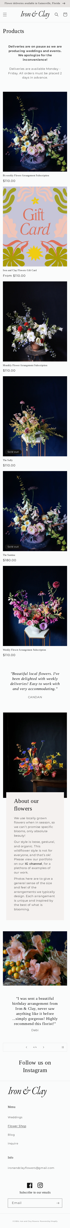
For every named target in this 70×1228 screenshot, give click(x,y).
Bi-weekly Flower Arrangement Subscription (26, 175)
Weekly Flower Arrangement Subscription (24, 650)
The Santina (9, 555)
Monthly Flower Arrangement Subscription (25, 365)
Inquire (13, 1143)
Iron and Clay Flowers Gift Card (20, 270)
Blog (11, 1134)
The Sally (8, 460)
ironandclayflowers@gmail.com (31, 1168)
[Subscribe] (57, 1203)
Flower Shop (17, 1126)
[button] (5, 14)
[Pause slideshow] (63, 1047)
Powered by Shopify (49, 1221)
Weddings (15, 1117)
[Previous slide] (26, 1047)
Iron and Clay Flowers (29, 1221)
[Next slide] (43, 1047)
